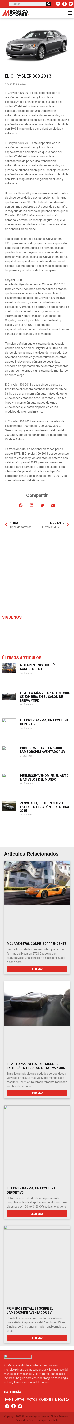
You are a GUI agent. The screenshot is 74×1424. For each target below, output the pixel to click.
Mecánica (62, 1399)
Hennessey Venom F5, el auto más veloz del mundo (44, 777)
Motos (32, 1399)
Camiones (46, 1399)
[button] (20, 505)
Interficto (54, 1420)
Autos (20, 1399)
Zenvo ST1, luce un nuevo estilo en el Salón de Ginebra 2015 (44, 807)
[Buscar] (48, 4)
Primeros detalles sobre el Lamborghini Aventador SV (43, 750)
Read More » (26, 673)
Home (9, 1399)
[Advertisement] (37, 573)
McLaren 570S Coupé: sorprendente (37, 667)
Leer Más (37, 969)
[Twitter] (71, 4)
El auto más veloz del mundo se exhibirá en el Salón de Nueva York (45, 696)
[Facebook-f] (64, 4)
